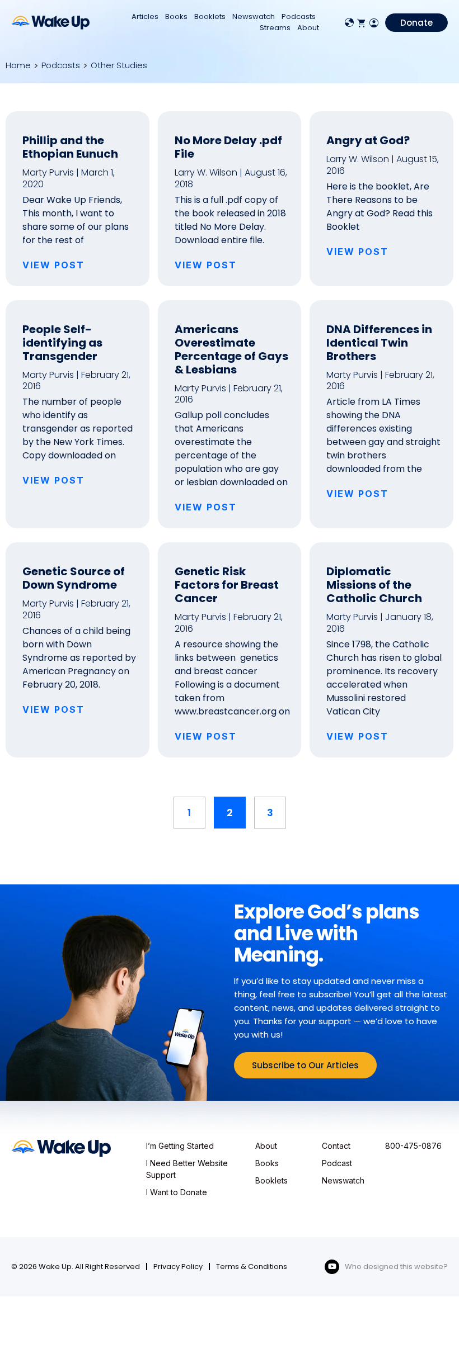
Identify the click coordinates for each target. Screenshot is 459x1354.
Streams (275, 27)
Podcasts (299, 16)
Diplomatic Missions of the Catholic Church (374, 585)
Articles (145, 16)
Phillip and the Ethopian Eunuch (70, 147)
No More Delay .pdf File (228, 147)
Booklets (210, 16)
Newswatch (253, 16)
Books (176, 16)
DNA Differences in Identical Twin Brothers (379, 342)
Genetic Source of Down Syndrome (73, 578)
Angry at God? (368, 140)
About (308, 27)
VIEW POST (53, 265)
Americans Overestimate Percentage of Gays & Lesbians (231, 349)
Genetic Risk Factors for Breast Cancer (227, 585)
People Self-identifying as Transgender (62, 342)
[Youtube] (332, 1267)
